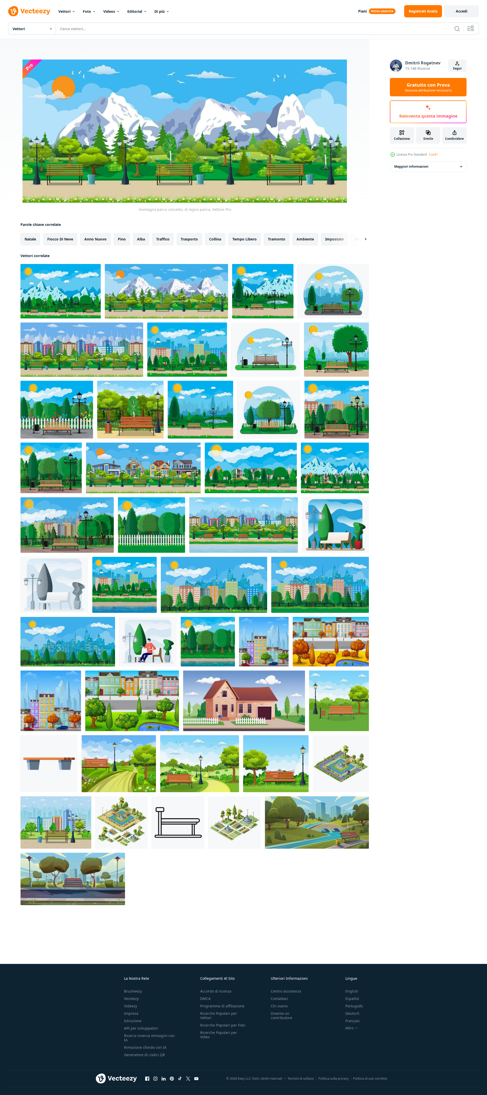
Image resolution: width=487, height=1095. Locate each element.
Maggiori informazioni (411, 166)
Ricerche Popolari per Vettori (218, 1015)
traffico (162, 239)
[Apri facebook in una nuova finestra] (147, 1078)
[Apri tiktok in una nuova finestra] (180, 1078)
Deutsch (352, 1013)
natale (30, 239)
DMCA (205, 998)
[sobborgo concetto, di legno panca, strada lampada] (143, 468)
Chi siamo (279, 1006)
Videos (109, 11)
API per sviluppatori (141, 1028)
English (351, 991)
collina (215, 239)
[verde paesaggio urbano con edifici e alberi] (264, 641)
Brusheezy (133, 991)
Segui (457, 68)
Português (354, 1006)
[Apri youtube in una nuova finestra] (196, 1078)
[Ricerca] (457, 29)
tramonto (276, 239)
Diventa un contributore (281, 1015)
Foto (87, 11)
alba (141, 239)
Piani (362, 11)
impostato (334, 239)
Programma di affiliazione (222, 1006)
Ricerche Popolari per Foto (222, 1025)
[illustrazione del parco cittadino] (317, 822)
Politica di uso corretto (370, 1078)
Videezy (130, 1006)
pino (122, 239)
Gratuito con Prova (428, 87)
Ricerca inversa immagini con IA (149, 1037)
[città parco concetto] (268, 410)
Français (352, 1020)
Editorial (134, 11)
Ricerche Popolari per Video (218, 1034)
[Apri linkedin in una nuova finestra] (164, 1078)
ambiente (305, 239)
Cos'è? (433, 154)
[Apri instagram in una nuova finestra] (155, 1078)
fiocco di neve (60, 239)
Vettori (64, 11)
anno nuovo (95, 239)
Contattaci (279, 998)
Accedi (461, 11)
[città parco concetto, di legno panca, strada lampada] (81, 349)
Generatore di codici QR (144, 1054)
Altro (349, 1028)
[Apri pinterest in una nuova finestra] (172, 1078)
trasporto (189, 239)
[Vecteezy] (29, 11)
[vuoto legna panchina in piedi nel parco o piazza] (48, 763)
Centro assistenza (286, 991)
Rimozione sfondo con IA (145, 1047)
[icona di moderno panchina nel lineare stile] (178, 822)
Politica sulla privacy (333, 1078)
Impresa (131, 1013)
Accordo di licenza (215, 991)
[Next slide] (361, 239)
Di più (159, 11)
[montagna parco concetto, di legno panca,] (166, 291)
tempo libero (244, 239)
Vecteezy (131, 998)
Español (352, 998)
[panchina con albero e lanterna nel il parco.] (55, 822)
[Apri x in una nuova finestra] (188, 1078)
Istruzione (132, 1020)
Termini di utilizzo (301, 1078)
